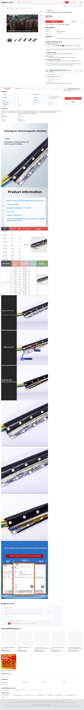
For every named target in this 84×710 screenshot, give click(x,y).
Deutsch (39, 702)
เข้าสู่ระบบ (81, 3)
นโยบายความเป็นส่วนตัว (39, 701)
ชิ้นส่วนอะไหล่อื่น (4, 684)
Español (18, 702)
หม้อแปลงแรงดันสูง (58, 695)
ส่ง (9, 623)
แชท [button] (74, 21)
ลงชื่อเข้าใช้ (48, 83)
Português (22, 702)
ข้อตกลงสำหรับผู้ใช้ (31, 701)
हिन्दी (56, 702)
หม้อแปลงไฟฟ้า (50, 695)
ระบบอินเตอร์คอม (25, 682)
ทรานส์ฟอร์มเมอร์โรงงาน (40, 695)
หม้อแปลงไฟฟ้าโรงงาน (6, 695)
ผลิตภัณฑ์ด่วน (58, 701)
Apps (75, 5)
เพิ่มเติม (2, 697)
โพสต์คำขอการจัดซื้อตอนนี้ (30, 623)
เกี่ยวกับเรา (21, 701)
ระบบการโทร (44, 682)
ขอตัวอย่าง (67, 24)
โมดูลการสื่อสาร (30, 8)
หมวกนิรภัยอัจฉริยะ (4, 682)
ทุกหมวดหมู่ (5, 5)
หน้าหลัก (2, 8)
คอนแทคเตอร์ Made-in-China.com (49, 701)
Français (26, 702)
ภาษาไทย (59, 702)
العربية (47, 702)
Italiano (35, 702)
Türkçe (63, 702)
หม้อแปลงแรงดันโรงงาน (29, 695)
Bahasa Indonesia (73, 702)
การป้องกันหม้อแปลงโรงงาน (18, 695)
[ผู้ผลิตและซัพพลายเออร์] (7, 2)
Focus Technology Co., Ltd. (43, 704)
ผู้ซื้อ (64, 5)
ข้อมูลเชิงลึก (63, 701)
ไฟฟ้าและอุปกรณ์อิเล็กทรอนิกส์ (9, 8)
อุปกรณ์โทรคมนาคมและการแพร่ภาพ (20, 8)
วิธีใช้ (70, 5)
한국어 (50, 702)
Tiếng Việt (67, 702)
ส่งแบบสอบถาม (54, 21)
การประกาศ (25, 701)
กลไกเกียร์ (64, 682)
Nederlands (43, 702)
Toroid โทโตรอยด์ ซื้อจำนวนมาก (70, 695)
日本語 (54, 702)
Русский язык (31, 702)
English (14, 702)
